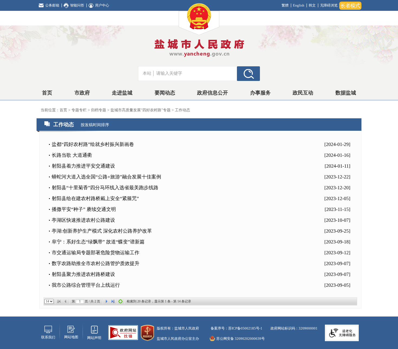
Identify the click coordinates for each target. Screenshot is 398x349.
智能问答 (77, 5)
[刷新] (120, 301)
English (298, 5)
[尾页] (113, 301)
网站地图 (71, 337)
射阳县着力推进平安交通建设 (83, 166)
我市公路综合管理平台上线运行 (86, 285)
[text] (195, 73)
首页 (47, 93)
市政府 (82, 93)
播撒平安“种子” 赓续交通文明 (84, 209)
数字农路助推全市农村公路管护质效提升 (95, 263)
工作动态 (182, 110)
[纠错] (123, 332)
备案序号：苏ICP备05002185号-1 (236, 328)
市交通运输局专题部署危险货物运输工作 (95, 252)
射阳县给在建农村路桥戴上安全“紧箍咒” (95, 198)
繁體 (285, 5)
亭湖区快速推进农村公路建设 (83, 220)
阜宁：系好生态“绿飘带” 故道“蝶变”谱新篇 (98, 241)
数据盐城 (345, 93)
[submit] (248, 73)
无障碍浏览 (329, 5)
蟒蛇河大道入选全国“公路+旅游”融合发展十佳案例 (106, 177)
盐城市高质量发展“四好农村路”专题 (141, 110)
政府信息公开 (212, 93)
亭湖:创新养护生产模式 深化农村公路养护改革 (102, 231)
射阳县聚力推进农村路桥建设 (83, 274)
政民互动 (303, 93)
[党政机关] (147, 332)
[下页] (106, 301)
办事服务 (260, 93)
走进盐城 (122, 93)
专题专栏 (79, 110)
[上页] (65, 301)
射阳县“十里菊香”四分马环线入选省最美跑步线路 (105, 187)
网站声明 (94, 338)
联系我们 (48, 337)
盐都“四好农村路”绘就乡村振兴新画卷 (93, 144)
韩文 (312, 5)
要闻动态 (165, 93)
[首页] (59, 301)
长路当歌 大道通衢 (72, 155)
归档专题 (99, 110)
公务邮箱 (52, 5)
